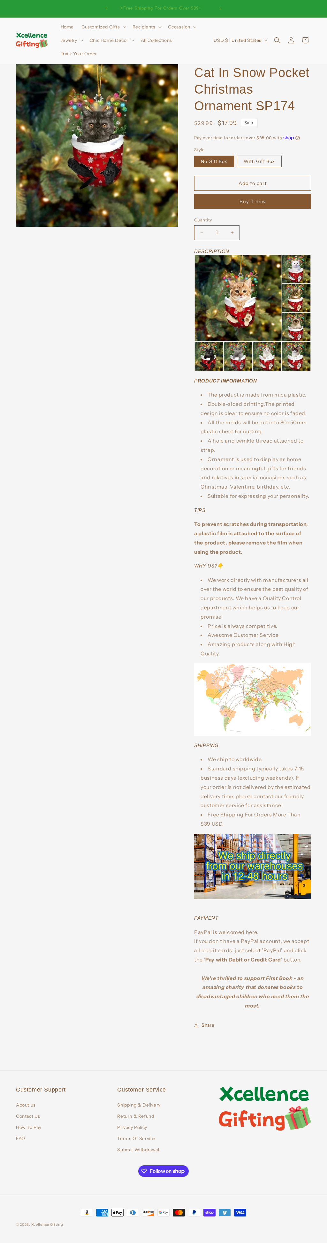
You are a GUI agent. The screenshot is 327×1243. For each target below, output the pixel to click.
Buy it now (253, 201)
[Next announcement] (220, 9)
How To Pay (29, 1127)
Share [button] (208, 1025)
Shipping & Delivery (138, 1105)
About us (26, 1105)
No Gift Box (214, 161)
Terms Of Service (136, 1138)
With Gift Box (259, 161)
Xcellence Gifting (47, 1224)
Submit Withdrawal (138, 1150)
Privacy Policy (132, 1127)
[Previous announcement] (107, 9)
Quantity (203, 219)
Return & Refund (135, 1116)
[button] (103, 27)
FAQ (20, 1138)
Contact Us (28, 1116)
